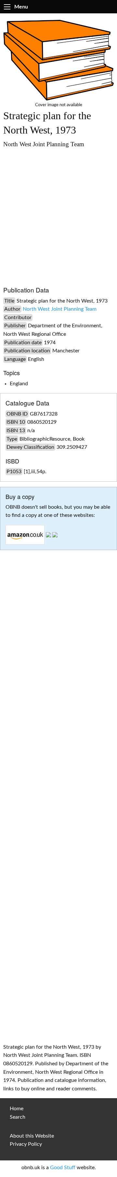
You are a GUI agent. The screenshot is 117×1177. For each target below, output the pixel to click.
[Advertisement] (58, 214)
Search (17, 1117)
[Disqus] (58, 774)
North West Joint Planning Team (60, 309)
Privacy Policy (26, 1144)
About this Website (32, 1136)
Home (16, 1108)
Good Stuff (62, 1167)
